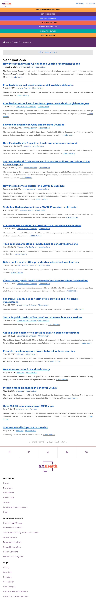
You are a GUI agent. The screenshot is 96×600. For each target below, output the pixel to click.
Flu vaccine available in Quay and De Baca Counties (33, 124)
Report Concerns (10, 552)
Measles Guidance (48, 18)
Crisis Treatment (10, 537)
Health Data (8, 498)
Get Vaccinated (48, 14)
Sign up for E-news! (48, 22)
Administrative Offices (12, 528)
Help (5, 512)
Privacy (6, 567)
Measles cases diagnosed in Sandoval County (30, 387)
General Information (12, 547)
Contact (6, 502)
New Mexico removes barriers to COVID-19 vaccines (33, 186)
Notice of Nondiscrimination (15, 591)
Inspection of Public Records (15, 596)
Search (91, 4)
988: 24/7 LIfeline (48, 35)
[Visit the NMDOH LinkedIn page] (67, 452)
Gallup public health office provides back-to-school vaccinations (41, 332)
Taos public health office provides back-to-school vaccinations (40, 244)
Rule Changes (9, 587)
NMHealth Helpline (48, 31)
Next (56, 442)
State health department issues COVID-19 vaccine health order (40, 207)
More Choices (49, 52)
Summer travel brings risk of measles (25, 427)
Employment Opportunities (15, 507)
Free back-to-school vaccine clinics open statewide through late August (46, 103)
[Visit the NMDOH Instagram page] (48, 452)
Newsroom (8, 488)
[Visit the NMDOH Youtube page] (86, 452)
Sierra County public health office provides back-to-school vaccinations (45, 280)
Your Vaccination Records (48, 10)
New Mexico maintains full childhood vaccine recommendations (41, 63)
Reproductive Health (48, 27)
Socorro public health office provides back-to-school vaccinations (42, 225)
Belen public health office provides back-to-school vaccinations (41, 262)
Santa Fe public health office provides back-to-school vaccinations (42, 317)
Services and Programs (13, 556)
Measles (27, 146)
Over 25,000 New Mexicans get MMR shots (28, 406)
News (16, 42)
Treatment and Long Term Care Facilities (21, 532)
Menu (81, 4)
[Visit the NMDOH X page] (28, 452)
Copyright (7, 572)
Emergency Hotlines (12, 542)
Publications (8, 493)
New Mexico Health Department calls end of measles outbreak (40, 143)
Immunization (26, 67)
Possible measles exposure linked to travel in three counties (39, 351)
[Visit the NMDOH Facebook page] (9, 452)
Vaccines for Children (26, 106)
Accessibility (8, 582)
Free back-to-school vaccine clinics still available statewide (38, 85)
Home (8, 42)
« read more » (16, 77)
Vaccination (40, 67)
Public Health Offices (12, 523)
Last (63, 442)
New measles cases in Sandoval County (26, 369)
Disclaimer (7, 577)
